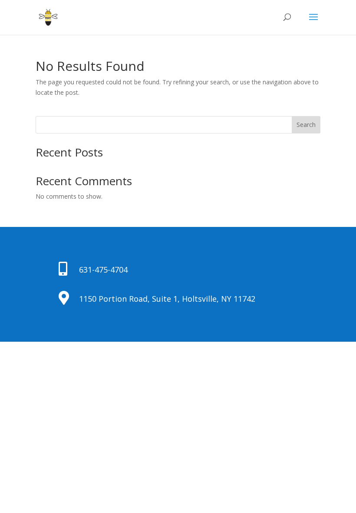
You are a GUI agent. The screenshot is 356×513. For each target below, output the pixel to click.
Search (306, 124)
